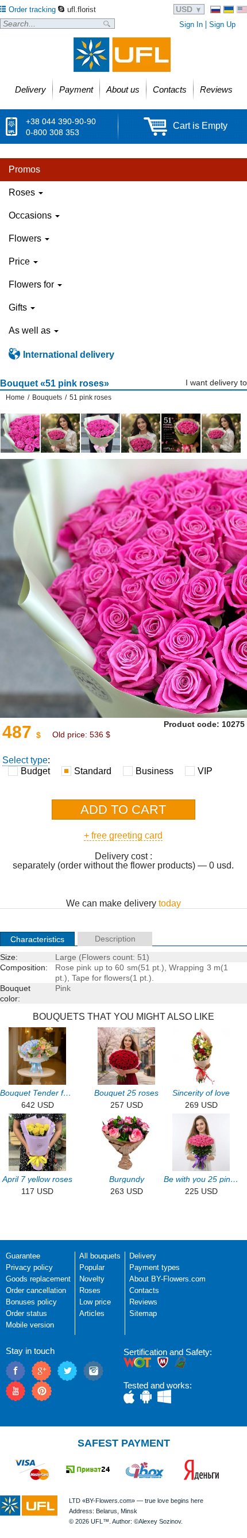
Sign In (191, 24)
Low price (95, 1302)
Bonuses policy (31, 1302)
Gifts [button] (19, 307)
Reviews (143, 1302)
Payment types (154, 1267)
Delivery (142, 1256)
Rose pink (73, 967)
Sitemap (143, 1313)
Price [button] (20, 261)
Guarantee (23, 1256)
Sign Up (222, 24)
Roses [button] (23, 192)
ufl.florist (81, 9)
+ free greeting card (123, 835)
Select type (25, 760)
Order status (26, 1313)
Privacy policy (29, 1267)
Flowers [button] (26, 238)
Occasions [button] (31, 215)
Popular (92, 1267)
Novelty (92, 1279)
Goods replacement (38, 1279)
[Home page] (122, 54)
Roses (90, 1290)
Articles (92, 1313)
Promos (24, 169)
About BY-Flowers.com (167, 1279)
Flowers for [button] (32, 284)
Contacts (144, 1290)
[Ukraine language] (228, 9)
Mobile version (30, 1325)
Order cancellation (36, 1290)
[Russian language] (215, 9)
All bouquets (100, 1256)
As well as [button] (31, 330)
